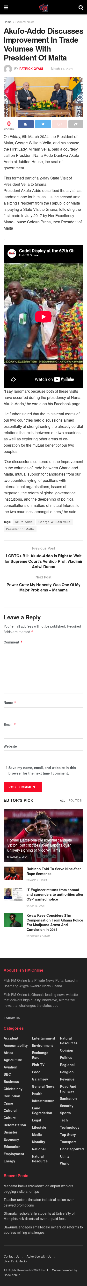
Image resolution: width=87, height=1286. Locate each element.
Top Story (68, 1134)
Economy (11, 1139)
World (65, 1163)
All (62, 800)
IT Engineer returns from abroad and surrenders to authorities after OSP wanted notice (55, 894)
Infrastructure (43, 1100)
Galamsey (40, 1079)
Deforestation (15, 1124)
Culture (10, 1117)
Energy (9, 1161)
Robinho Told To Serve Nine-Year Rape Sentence (54, 871)
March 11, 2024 (62, 68)
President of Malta (20, 529)
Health (37, 1093)
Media (37, 1134)
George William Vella (54, 522)
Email (10, 724)
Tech (64, 1120)
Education (12, 1146)
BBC (7, 1074)
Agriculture (13, 1059)
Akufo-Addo (24, 522)
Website (10, 746)
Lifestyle (39, 1127)
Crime (8, 1103)
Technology (70, 1127)
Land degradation (42, 1110)
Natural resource (40, 1158)
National (39, 1149)
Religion (67, 1071)
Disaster (10, 1132)
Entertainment (43, 1038)
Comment (13, 642)
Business (11, 1081)
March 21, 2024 (38, 880)
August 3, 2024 (18, 856)
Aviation (10, 1067)
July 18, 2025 (37, 905)
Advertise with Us (39, 1256)
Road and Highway (68, 1089)
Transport (68, 1141)
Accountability (16, 1045)
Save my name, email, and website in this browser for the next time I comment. (42, 770)
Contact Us (11, 1256)
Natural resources (69, 1040)
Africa (8, 1052)
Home (8, 22)
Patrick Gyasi (31, 68)
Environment (42, 1045)
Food (36, 1071)
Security (66, 1105)
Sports (65, 1112)
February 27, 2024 (39, 935)
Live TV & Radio (15, 1261)
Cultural (10, 1110)
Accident (11, 1038)
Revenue (67, 1079)
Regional (67, 1064)
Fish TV (38, 1064)
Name (10, 702)
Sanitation (68, 1098)
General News (24, 22)
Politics (75, 800)
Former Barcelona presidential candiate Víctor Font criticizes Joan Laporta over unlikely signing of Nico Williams (39, 845)
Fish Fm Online (51, 1270)
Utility (65, 1156)
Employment (14, 1153)
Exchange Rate (40, 1055)
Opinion (66, 1050)
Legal (36, 1120)
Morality (38, 1141)
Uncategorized (72, 1149)
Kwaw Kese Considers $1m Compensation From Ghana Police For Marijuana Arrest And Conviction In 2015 (55, 922)
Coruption (12, 1096)
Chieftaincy (13, 1088)
